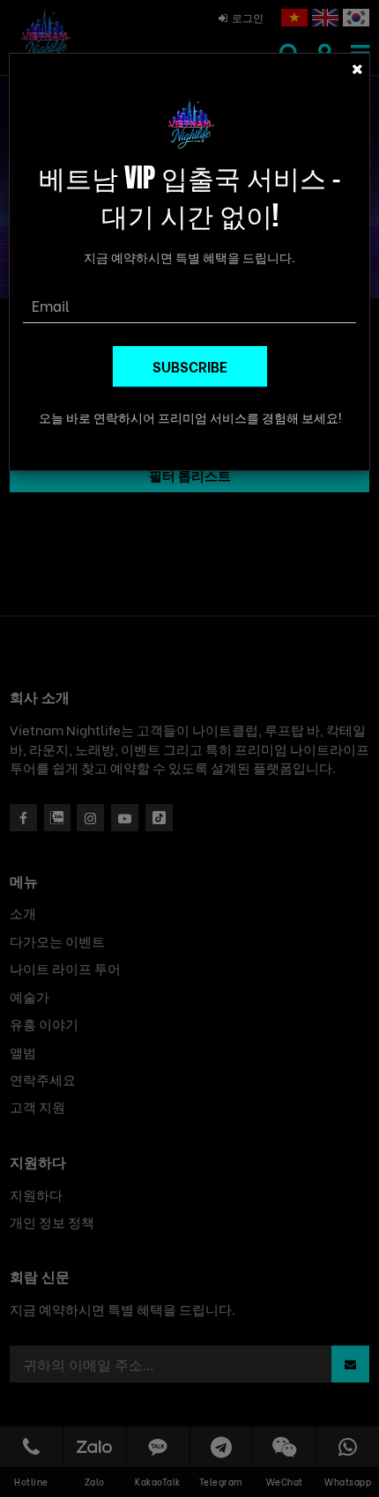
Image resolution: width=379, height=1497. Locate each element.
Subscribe (189, 366)
